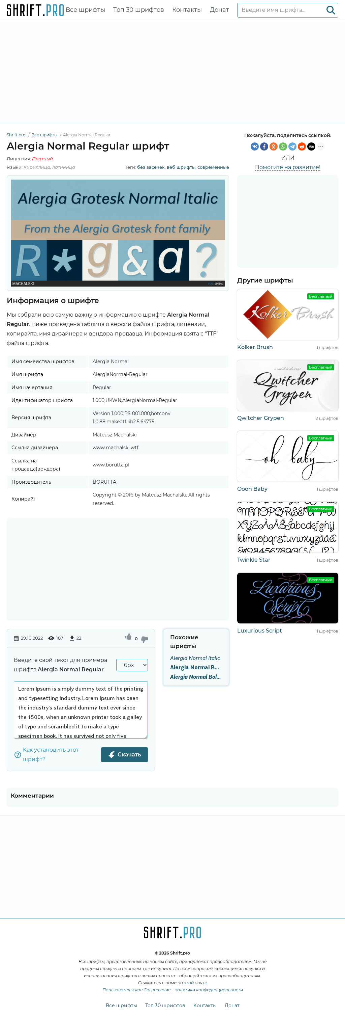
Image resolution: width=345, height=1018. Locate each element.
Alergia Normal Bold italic (196, 676)
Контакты (187, 10)
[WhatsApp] (283, 146)
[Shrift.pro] (35, 10)
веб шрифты (181, 167)
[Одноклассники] (274, 146)
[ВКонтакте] (255, 146)
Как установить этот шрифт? (51, 754)
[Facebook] (264, 146)
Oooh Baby (252, 489)
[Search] (330, 10)
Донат (219, 10)
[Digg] (311, 146)
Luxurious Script (259, 630)
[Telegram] (292, 146)
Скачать (129, 754)
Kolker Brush (255, 347)
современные (213, 167)
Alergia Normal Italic (195, 657)
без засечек (151, 167)
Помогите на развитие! (287, 167)
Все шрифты (85, 10)
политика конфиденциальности (209, 989)
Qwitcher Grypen (260, 418)
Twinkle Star (254, 560)
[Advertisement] (172, 71)
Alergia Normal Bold (196, 667)
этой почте (195, 982)
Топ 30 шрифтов (138, 10)
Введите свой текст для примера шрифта (60, 665)
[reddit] (302, 146)
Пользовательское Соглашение (136, 989)
